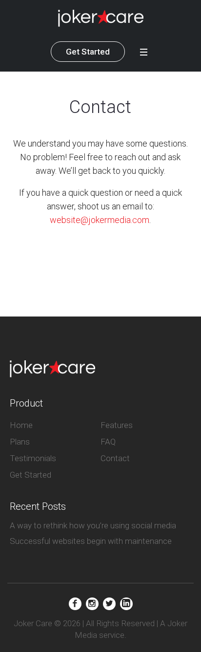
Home (21, 425)
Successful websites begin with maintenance (91, 541)
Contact (115, 458)
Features (116, 425)
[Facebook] (75, 603)
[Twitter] (109, 603)
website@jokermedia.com (99, 220)
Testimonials (33, 458)
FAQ (108, 442)
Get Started (88, 51)
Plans (20, 442)
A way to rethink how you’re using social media (93, 525)
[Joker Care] (100, 18)
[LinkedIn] (126, 603)
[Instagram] (92, 603)
